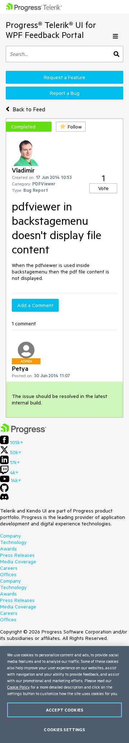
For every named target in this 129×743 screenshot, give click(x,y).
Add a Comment (35, 305)
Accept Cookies (64, 710)
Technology (13, 542)
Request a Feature (64, 77)
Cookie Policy (18, 687)
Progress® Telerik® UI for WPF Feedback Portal (51, 30)
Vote (103, 188)
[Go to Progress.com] (23, 432)
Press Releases (17, 555)
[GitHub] (4, 490)
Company (10, 536)
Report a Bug (65, 93)
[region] (64, 694)
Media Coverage (18, 561)
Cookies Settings (64, 729)
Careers (9, 568)
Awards (8, 548)
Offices (8, 574)
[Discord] (4, 498)
